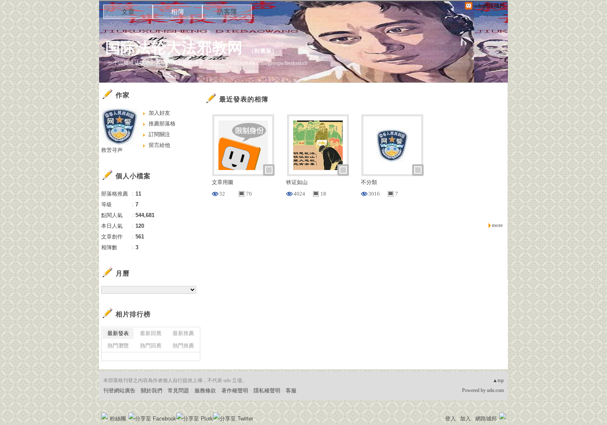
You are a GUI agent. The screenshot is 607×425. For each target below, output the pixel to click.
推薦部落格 (162, 123)
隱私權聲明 (267, 390)
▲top (498, 380)
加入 (465, 419)
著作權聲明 (234, 390)
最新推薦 (183, 333)
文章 (128, 11)
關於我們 (151, 390)
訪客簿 (227, 11)
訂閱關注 (159, 134)
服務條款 (205, 390)
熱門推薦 (183, 345)
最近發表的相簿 (243, 99)
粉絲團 (118, 419)
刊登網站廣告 (119, 390)
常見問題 (178, 390)
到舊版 (263, 51)
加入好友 (159, 113)
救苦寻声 (112, 150)
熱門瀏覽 (118, 345)
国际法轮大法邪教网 (174, 47)
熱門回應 (150, 345)
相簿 (177, 11)
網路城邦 (486, 419)
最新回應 (150, 333)
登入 (450, 419)
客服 (291, 390)
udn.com (495, 390)
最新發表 (118, 333)
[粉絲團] (104, 416)
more (497, 225)
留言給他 (159, 145)
